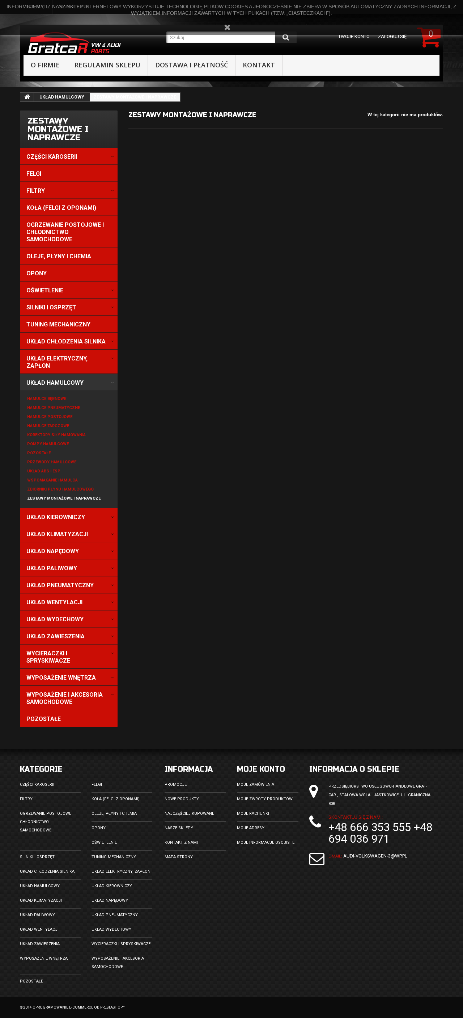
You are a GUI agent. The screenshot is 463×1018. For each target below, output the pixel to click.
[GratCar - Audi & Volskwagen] (93, 43)
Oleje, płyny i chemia (114, 813)
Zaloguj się (392, 36)
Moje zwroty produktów (265, 799)
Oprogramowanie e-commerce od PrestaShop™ (79, 1007)
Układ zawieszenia (40, 944)
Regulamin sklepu (107, 65)
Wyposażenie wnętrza (44, 958)
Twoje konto (354, 36)
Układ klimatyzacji (41, 900)
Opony (99, 828)
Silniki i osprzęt (37, 857)
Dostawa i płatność (191, 65)
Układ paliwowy (37, 915)
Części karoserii (37, 784)
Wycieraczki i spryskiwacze (121, 944)
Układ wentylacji (39, 929)
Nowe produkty (182, 799)
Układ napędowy (110, 900)
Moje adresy (250, 828)
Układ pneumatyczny (115, 915)
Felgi (97, 784)
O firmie (45, 65)
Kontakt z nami (181, 842)
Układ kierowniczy (112, 886)
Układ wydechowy (111, 929)
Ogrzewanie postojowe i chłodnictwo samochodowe (46, 822)
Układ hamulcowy (61, 97)
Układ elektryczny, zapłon (121, 871)
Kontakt (259, 65)
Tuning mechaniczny (114, 857)
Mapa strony (179, 857)
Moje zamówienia (255, 784)
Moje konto (261, 769)
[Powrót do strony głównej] (27, 97)
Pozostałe (31, 981)
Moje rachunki (253, 813)
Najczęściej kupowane (189, 813)
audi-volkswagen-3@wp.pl (375, 856)
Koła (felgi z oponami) (116, 799)
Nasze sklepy (179, 828)
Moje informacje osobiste (265, 842)
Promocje (176, 784)
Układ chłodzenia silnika (47, 871)
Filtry (26, 799)
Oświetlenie (104, 842)
